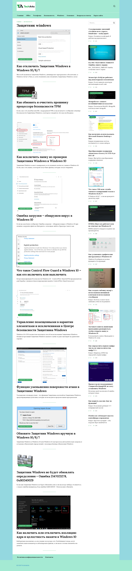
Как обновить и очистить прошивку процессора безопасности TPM (42, 104)
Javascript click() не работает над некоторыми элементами (101, 78)
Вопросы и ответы (84, 15)
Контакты (49, 557)
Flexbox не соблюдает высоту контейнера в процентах (101, 417)
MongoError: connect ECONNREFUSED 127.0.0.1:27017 (100, 102)
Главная (20, 15)
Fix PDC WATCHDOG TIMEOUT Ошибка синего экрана (101, 64)
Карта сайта (98, 15)
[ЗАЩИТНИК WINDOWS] (43, 62)
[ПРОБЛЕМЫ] (101, 380)
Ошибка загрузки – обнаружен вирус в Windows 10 (44, 218)
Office (28, 15)
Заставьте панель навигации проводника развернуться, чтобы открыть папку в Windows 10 (100, 330)
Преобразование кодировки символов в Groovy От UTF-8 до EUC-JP (101, 153)
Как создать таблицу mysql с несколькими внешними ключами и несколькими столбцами (100, 293)
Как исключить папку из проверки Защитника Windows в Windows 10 (42, 159)
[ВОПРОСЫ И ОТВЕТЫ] (101, 98)
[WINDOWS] (96, 186)
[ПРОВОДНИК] (101, 323)
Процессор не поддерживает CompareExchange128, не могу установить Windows (100, 386)
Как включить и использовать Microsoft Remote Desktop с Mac (101, 136)
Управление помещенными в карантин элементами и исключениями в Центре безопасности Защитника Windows (45, 326)
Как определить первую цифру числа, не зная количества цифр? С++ (101, 348)
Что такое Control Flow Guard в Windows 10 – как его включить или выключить (49, 272)
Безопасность (49, 15)
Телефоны (37, 15)
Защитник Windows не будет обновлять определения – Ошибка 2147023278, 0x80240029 (45, 476)
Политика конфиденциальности (30, 557)
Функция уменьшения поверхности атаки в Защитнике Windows (48, 389)
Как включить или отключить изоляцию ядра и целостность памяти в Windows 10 (46, 535)
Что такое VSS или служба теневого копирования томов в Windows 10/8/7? (101, 191)
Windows (60, 15)
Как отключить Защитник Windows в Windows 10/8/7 (43, 68)
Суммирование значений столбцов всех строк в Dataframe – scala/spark (99, 31)
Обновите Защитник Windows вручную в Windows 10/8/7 (46, 435)
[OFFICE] (101, 130)
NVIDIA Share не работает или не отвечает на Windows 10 (101, 225)
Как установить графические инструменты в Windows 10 (100, 255)
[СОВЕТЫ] (101, 251)
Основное (70, 15)
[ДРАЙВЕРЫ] (101, 220)
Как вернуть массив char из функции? (100, 402)
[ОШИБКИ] (101, 59)
